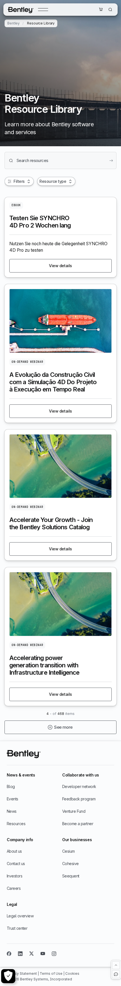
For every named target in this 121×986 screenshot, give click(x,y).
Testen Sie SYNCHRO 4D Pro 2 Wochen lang (40, 221)
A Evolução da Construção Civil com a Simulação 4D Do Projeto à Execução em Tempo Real (53, 382)
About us (14, 851)
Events (12, 798)
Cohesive (70, 863)
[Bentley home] (20, 9)
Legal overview (20, 915)
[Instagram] (54, 953)
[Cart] (100, 9)
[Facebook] (9, 953)
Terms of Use (51, 973)
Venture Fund (73, 811)
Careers (14, 888)
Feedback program (78, 798)
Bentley (13, 23)
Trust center (17, 928)
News (12, 811)
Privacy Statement (22, 973)
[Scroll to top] (116, 965)
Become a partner (77, 823)
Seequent (70, 876)
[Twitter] (31, 953)
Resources (16, 823)
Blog (11, 786)
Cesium (68, 851)
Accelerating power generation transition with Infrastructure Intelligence (44, 665)
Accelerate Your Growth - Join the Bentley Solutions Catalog (51, 523)
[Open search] (110, 9)
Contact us (16, 863)
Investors (14, 876)
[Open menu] (43, 9)
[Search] (111, 160)
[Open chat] (116, 974)
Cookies (72, 973)
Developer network (79, 786)
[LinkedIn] (20, 953)
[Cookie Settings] (8, 976)
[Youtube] (43, 953)
